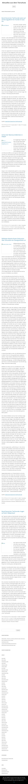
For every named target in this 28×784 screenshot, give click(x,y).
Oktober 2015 (4, 729)
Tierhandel (4, 621)
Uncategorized (4, 760)
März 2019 (4, 678)
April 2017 (4, 699)
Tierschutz (10, 230)
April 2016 (4, 719)
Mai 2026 (3, 658)
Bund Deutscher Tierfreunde (7, 228)
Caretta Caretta (16, 228)
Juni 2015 (3, 735)
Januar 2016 (4, 724)
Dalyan (21, 228)
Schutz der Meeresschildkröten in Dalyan (12, 135)
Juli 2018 (3, 683)
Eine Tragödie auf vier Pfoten (7, 640)
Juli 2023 (3, 674)
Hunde (6, 619)
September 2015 (5, 730)
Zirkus (23, 501)
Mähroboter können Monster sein (8, 645)
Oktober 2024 (4, 665)
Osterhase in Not (5, 642)
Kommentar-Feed (5, 771)
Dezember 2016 (5, 706)
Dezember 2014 (5, 745)
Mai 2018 (3, 684)
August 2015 (4, 732)
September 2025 (5, 661)
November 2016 (5, 707)
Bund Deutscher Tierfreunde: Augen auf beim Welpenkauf (13, 512)
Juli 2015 (3, 733)
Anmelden (4, 768)
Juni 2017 (3, 696)
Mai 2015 (3, 737)
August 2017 (4, 694)
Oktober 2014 (4, 748)
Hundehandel (16, 619)
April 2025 (4, 663)
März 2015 (4, 740)
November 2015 (5, 727)
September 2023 (5, 673)
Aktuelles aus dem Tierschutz (14, 3)
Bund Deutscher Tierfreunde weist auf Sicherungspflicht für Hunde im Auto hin (14, 19)
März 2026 (4, 660)
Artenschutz (19, 226)
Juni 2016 (3, 715)
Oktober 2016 (4, 709)
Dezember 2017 (5, 689)
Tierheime (8, 621)
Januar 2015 (4, 743)
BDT (23, 226)
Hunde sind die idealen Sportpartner (9, 643)
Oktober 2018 (4, 681)
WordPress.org (5, 773)
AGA (16, 226)
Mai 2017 (3, 697)
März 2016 (4, 720)
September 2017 (5, 692)
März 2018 (4, 686)
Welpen (16, 621)
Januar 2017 (4, 704)
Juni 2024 (3, 668)
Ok (14, 781)
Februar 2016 (4, 722)
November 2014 (5, 747)
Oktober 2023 (4, 671)
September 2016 (5, 710)
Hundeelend (10, 619)
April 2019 (4, 676)
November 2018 (5, 679)
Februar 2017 (4, 702)
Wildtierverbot (18, 501)
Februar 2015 (4, 742)
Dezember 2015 (5, 725)
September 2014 (5, 750)
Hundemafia (22, 619)
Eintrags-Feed (4, 770)
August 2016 (4, 712)
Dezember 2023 (5, 669)
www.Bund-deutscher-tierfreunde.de (13, 121)
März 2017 (4, 701)
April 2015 (4, 738)
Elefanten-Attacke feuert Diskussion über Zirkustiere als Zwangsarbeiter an (14, 239)
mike (20, 124)
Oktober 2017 (4, 691)
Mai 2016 (3, 717)
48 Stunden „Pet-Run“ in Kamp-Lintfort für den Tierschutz (13, 638)
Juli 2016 (3, 714)
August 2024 (4, 666)
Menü (14, 6)
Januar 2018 (4, 688)
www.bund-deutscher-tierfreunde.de (13, 494)
